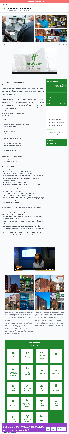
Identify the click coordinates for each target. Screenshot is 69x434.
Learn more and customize (61, 429)
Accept (48, 429)
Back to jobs (5, 4)
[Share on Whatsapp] (66, 44)
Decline (53, 429)
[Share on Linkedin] (63, 44)
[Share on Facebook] (61, 44)
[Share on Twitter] (65, 44)
